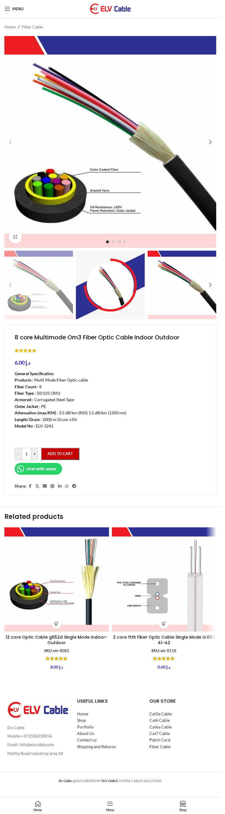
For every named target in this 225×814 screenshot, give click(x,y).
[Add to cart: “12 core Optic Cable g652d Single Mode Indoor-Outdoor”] (57, 623)
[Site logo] (110, 8)
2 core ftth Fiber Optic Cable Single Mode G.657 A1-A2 (164, 640)
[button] (10, 142)
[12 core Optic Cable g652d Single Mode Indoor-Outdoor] (56, 579)
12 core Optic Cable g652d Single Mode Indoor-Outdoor (57, 640)
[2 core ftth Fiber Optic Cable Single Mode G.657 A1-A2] (164, 579)
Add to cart (60, 453)
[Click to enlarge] (15, 237)
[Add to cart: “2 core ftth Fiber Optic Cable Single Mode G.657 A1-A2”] (164, 623)
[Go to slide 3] (119, 241)
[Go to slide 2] (113, 241)
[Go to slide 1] (107, 241)
